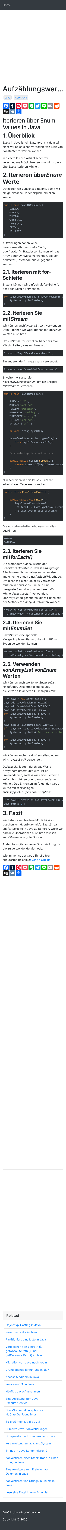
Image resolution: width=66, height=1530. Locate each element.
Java (7, 97)
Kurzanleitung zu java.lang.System (28, 1443)
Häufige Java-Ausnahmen (23, 1391)
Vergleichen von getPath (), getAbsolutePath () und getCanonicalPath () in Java (24, 1351)
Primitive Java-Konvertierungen (27, 1429)
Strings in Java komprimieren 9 (26, 1450)
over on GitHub (40, 860)
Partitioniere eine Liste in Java (26, 1339)
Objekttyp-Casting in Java (23, 1325)
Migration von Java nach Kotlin (26, 1362)
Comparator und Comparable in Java (30, 1436)
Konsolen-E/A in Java (20, 1384)
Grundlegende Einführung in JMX (27, 1369)
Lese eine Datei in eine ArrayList (27, 1492)
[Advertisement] (33, 51)
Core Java (21, 97)
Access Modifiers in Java (22, 1377)
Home (7, 5)
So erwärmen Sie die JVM (23, 1421)
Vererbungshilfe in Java (21, 1332)
